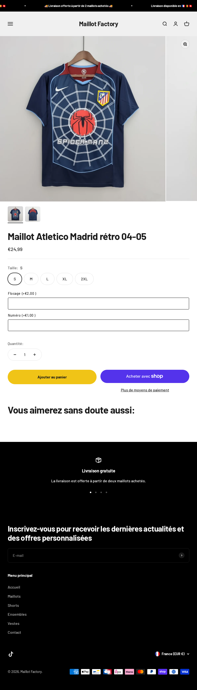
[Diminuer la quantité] (15, 354)
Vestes (13, 623)
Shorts (13, 605)
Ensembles (17, 614)
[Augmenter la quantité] (35, 354)
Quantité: (16, 343)
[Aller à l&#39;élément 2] (32, 215)
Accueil (14, 587)
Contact (14, 632)
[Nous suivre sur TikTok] (11, 654)
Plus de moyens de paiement (145, 390)
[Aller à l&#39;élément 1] (15, 214)
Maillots (14, 596)
